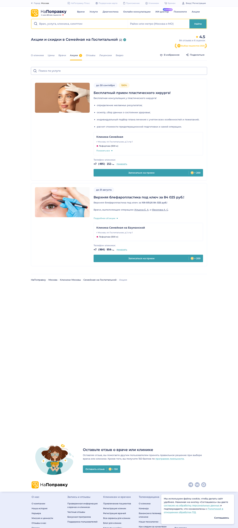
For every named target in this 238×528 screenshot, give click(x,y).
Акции (196, 11)
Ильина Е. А (141, 209)
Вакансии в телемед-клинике (150, 515)
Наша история (39, 508)
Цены (51, 55)
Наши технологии (148, 521)
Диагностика (110, 11)
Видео (119, 55)
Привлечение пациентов (117, 503)
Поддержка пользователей (82, 521)
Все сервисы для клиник (116, 518)
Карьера (36, 513)
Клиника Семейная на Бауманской (120, 227)
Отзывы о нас (39, 523)
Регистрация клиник (114, 508)
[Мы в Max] (203, 484)
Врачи (81, 11)
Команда (144, 508)
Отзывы (90, 55)
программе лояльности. (169, 458)
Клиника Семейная (109, 136)
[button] (80, 23)
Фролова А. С (160, 209)
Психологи (180, 11)
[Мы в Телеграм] (190, 484)
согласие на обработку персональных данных (192, 505)
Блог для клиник (112, 523)
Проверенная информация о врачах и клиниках (82, 505)
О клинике (37, 55)
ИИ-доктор (162, 11)
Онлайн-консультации (137, 11)
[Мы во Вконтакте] (197, 484)
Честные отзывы (76, 512)
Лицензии (105, 55)
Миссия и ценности (42, 518)
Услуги (94, 11)
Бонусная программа (79, 517)
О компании (38, 503)
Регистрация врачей (114, 513)
